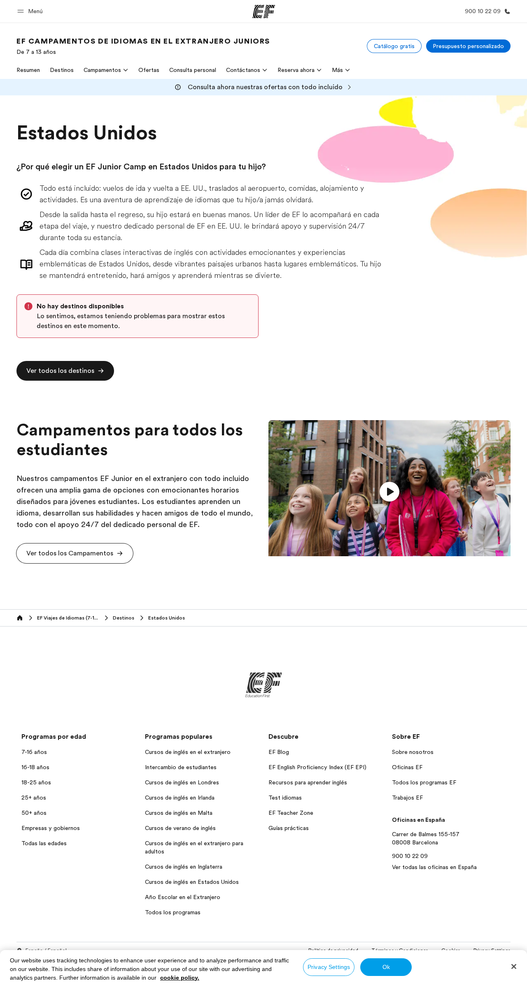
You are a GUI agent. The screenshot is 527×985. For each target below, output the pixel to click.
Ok (386, 967)
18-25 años (36, 782)
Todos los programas (173, 912)
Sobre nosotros (413, 752)
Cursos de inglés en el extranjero (188, 752)
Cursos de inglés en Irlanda (180, 797)
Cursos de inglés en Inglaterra (183, 866)
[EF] (263, 11)
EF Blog (278, 752)
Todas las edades (44, 843)
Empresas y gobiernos (50, 828)
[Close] (514, 966)
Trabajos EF (407, 797)
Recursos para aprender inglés (307, 782)
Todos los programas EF (424, 782)
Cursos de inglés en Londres (182, 782)
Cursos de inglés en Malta (178, 812)
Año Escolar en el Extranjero (182, 897)
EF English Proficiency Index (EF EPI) (317, 767)
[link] (143, 46)
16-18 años (35, 767)
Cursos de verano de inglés (180, 828)
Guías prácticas (288, 828)
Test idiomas (285, 797)
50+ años (34, 812)
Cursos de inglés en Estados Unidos (192, 882)
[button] (31, 11)
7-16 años (34, 752)
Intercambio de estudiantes (181, 767)
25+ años (33, 797)
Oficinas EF (407, 767)
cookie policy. (179, 977)
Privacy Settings (329, 967)
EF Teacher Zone (290, 812)
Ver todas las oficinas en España (434, 867)
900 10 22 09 (410, 856)
